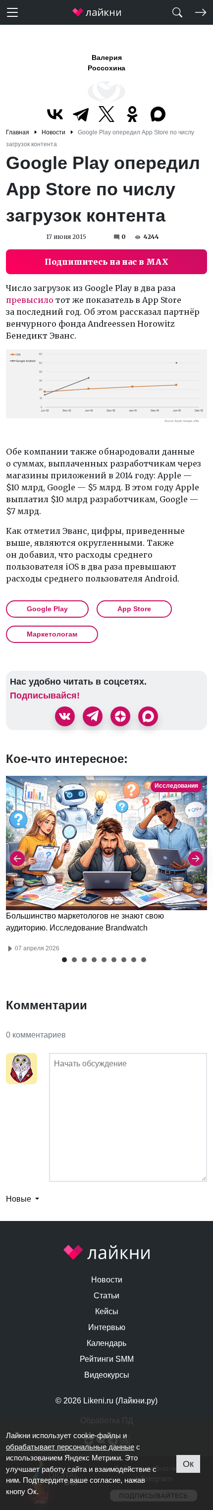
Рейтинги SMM (107, 1359)
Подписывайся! (45, 695)
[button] (64, 959)
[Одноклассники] (132, 114)
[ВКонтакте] (55, 114)
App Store (134, 609)
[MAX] (158, 114)
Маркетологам (52, 634)
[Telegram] (81, 114)
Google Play (47, 609)
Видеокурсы (106, 1375)
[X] (106, 114)
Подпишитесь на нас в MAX (106, 262)
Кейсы (106, 1311)
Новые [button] (19, 1199)
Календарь (106, 1343)
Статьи (106, 1295)
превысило (29, 300)
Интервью (106, 1327)
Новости (106, 1280)
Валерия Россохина (106, 63)
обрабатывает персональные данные (70, 1447)
